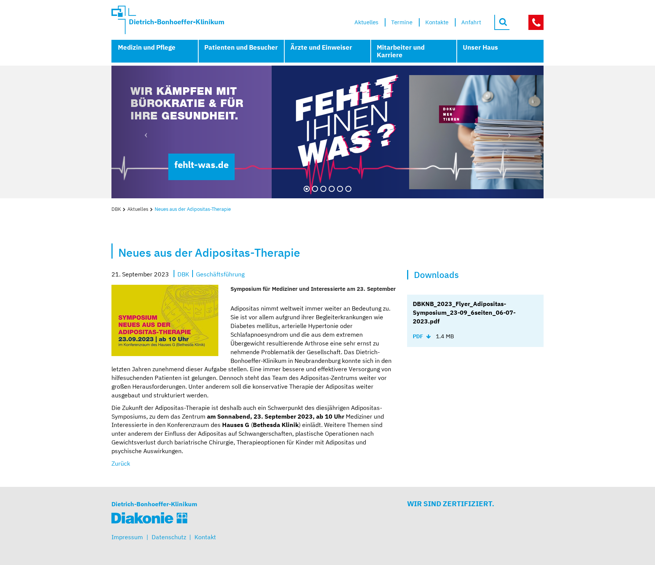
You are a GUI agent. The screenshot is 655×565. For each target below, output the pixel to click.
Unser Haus (480, 47)
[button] (143, 132)
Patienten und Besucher (241, 47)
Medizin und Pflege (147, 47)
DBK (116, 209)
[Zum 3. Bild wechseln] (323, 189)
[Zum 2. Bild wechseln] (315, 189)
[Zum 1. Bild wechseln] (307, 189)
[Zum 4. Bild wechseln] (332, 189)
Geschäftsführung (220, 273)
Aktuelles (137, 209)
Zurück (120, 463)
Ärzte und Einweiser (321, 47)
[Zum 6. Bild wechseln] (348, 189)
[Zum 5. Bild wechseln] (340, 189)
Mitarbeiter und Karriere (401, 51)
